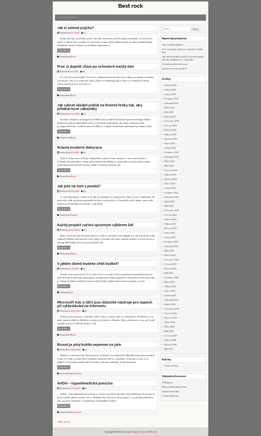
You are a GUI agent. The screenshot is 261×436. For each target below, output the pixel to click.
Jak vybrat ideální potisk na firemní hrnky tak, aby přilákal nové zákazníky (99, 107)
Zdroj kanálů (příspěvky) (174, 387)
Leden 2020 (170, 295)
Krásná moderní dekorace (79, 147)
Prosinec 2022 (171, 241)
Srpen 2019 (170, 304)
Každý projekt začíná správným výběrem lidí (95, 225)
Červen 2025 (170, 125)
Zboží (73, 56)
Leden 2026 (170, 94)
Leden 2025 (170, 148)
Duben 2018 (170, 340)
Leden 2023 (170, 237)
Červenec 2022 (171, 259)
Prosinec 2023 (171, 192)
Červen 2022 (170, 264)
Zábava (73, 253)
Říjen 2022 (169, 250)
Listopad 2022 (171, 246)
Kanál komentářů (170, 391)
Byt (71, 292)
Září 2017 (168, 349)
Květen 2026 (170, 85)
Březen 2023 (170, 228)
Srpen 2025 (170, 116)
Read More (64, 50)
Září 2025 (169, 112)
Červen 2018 (170, 335)
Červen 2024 (170, 170)
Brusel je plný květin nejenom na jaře (89, 344)
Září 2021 (168, 273)
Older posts (62, 421)
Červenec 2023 (171, 210)
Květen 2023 (170, 219)
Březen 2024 (170, 179)
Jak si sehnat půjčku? (75, 28)
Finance (74, 215)
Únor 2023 (169, 232)
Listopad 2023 (171, 197)
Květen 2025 (170, 130)
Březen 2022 (170, 268)
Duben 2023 (170, 224)
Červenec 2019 (171, 308)
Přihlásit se (167, 382)
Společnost (75, 373)
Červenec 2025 (171, 121)
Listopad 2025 (171, 103)
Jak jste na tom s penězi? (79, 186)
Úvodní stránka (67, 17)
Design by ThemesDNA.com (144, 432)
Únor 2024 (169, 183)
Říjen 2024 (169, 161)
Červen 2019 (170, 313)
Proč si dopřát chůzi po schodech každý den (95, 66)
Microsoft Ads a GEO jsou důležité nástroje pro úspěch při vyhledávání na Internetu (104, 304)
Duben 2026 (170, 89)
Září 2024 (169, 165)
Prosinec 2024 (171, 152)
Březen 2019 (170, 317)
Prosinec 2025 (171, 98)
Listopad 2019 (171, 300)
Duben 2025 (170, 134)
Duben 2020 (170, 286)
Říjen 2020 (169, 282)
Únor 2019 (169, 322)
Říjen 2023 (169, 201)
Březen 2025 (170, 138)
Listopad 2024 (171, 156)
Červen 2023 (170, 215)
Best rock (130, 5)
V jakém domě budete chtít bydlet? (88, 263)
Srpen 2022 (170, 255)
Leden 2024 (170, 188)
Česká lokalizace (170, 395)
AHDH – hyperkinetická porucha (85, 383)
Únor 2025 (169, 143)
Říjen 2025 (169, 107)
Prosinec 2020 (171, 277)
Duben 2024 (170, 174)
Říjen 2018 (169, 326)
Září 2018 (168, 331)
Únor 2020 (169, 291)
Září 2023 (168, 206)
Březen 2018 (170, 344)
